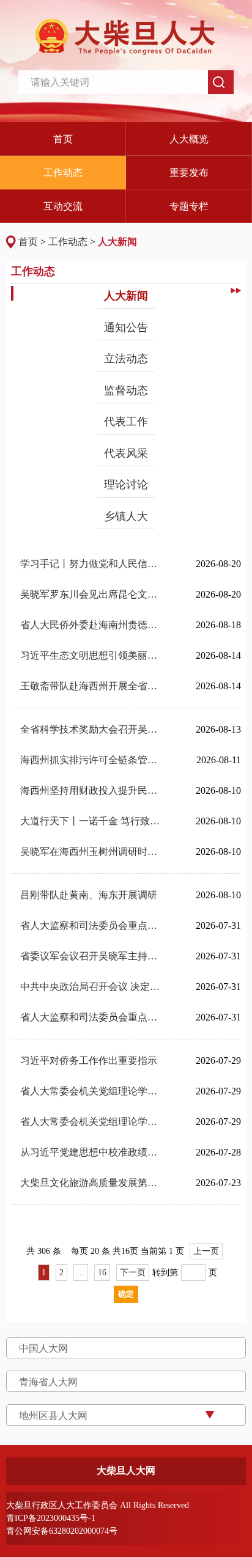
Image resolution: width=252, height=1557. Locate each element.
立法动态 (126, 359)
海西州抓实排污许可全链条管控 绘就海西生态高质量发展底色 (92, 760)
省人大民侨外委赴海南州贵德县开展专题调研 (92, 625)
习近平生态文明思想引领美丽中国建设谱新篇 (92, 655)
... (80, 1272)
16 (102, 1272)
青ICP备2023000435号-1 (50, 1518)
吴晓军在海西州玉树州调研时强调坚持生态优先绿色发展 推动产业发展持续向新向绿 (92, 851)
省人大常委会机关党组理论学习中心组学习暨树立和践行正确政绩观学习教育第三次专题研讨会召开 (92, 1091)
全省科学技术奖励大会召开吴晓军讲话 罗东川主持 (92, 729)
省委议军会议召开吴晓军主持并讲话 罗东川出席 (92, 956)
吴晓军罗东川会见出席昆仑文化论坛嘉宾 (92, 594)
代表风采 (126, 453)
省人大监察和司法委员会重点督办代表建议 (92, 925)
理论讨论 (126, 484)
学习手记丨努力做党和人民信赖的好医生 (92, 564)
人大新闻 (117, 241)
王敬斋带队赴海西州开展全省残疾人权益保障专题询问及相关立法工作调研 (92, 686)
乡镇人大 (126, 516)
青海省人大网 (48, 1382)
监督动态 (126, 390)
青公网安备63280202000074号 (61, 1531)
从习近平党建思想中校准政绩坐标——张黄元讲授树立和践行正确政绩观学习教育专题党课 (92, 1152)
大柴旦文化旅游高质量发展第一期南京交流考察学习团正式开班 (92, 1183)
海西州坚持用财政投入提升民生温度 (92, 790)
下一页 (133, 1272)
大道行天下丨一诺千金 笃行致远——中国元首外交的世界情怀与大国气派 (92, 821)
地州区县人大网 (53, 1415)
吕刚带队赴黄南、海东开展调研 (88, 895)
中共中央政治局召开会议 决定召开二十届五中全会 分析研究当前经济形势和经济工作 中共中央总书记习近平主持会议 (92, 986)
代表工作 (126, 422)
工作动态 (67, 241)
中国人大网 (43, 1348)
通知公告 (126, 327)
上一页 (206, 1251)
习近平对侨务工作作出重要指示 (88, 1060)
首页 (28, 241)
